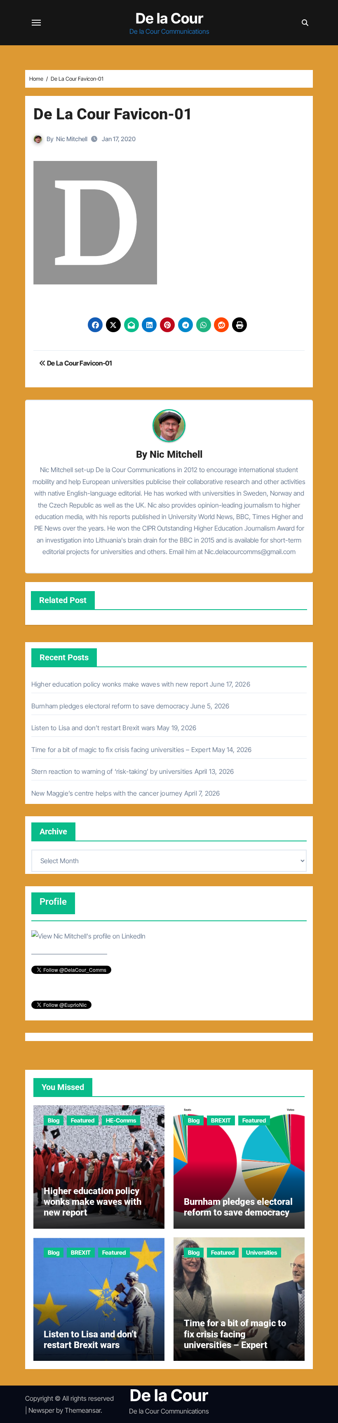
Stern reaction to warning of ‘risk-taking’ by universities (112, 771)
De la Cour (169, 18)
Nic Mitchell (71, 139)
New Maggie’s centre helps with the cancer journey (107, 793)
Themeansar (83, 1410)
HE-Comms (121, 1120)
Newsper (41, 1410)
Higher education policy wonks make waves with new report (119, 684)
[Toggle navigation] (36, 22)
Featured (82, 1120)
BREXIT (221, 1120)
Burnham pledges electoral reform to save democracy (110, 706)
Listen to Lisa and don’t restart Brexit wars (93, 728)
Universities (261, 1252)
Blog (53, 1120)
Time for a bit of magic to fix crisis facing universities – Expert (121, 749)
